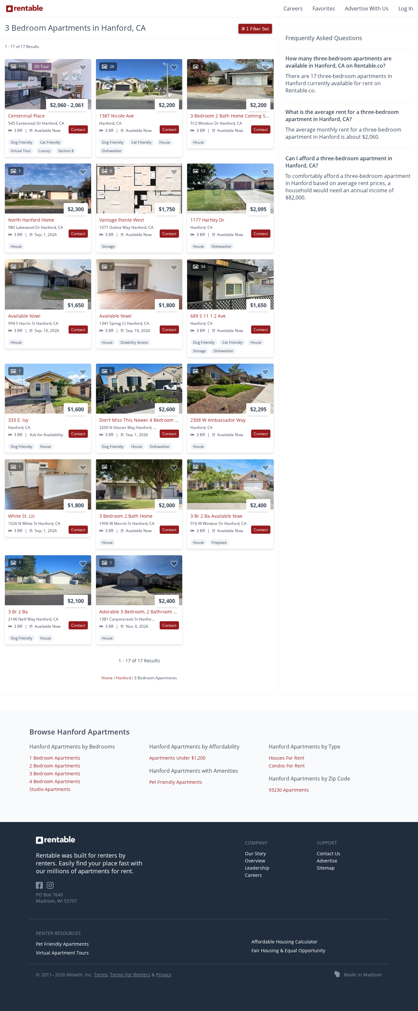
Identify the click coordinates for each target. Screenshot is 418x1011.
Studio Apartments (50, 789)
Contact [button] (78, 129)
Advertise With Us (367, 8)
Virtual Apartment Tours (62, 953)
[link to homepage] (137, 840)
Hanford (124, 678)
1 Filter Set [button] (257, 28)
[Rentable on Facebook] (41, 887)
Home (108, 678)
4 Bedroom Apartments (54, 781)
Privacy (163, 975)
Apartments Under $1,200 (177, 758)
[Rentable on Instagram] (51, 887)
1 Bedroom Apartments (54, 758)
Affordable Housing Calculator (284, 942)
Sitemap (326, 868)
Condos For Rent (287, 766)
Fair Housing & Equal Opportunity (288, 950)
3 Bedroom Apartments (54, 773)
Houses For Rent (286, 758)
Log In (405, 8)
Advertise (327, 861)
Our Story (255, 853)
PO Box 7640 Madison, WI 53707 (56, 898)
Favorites (324, 8)
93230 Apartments (289, 790)
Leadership (257, 868)
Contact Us (328, 853)
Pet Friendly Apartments (175, 782)
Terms (101, 975)
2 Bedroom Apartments (54, 766)
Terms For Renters (130, 975)
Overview (255, 861)
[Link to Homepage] (24, 8)
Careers (293, 8)
